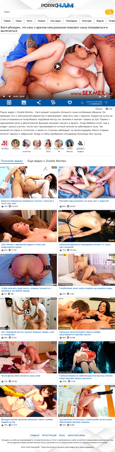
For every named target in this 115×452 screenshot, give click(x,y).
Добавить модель (81, 150)
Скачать (100, 96)
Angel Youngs (65, 415)
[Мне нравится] (82, 102)
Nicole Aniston (65, 284)
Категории (86, 21)
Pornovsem (6, 372)
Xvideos (4, 241)
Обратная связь (76, 435)
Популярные (71, 21)
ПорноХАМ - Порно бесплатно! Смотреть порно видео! (53, 447)
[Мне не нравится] (106, 102)
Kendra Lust (64, 328)
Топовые (41, 21)
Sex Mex (5, 149)
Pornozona (6, 284)
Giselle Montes (70, 150)
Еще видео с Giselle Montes (47, 161)
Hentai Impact (65, 372)
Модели (100, 21)
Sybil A (62, 197)
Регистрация (49, 435)
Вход (62, 435)
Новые (19, 21)
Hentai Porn (6, 415)
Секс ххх (37, 149)
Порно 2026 (48, 150)
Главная (7, 21)
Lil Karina (5, 328)
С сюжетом (27, 150)
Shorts (29, 21)
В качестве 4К (59, 150)
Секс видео (55, 21)
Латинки (15, 149)
